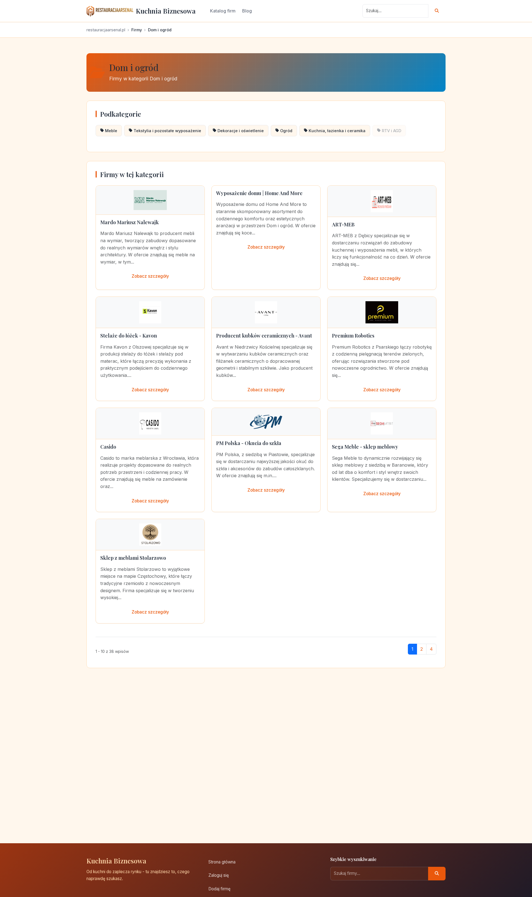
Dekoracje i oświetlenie (241, 130)
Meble (111, 130)
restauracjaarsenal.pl (105, 29)
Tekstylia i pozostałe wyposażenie (167, 130)
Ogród (286, 130)
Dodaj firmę (219, 888)
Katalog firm (223, 11)
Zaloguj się (218, 875)
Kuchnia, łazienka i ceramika (337, 130)
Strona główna (222, 862)
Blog (247, 11)
